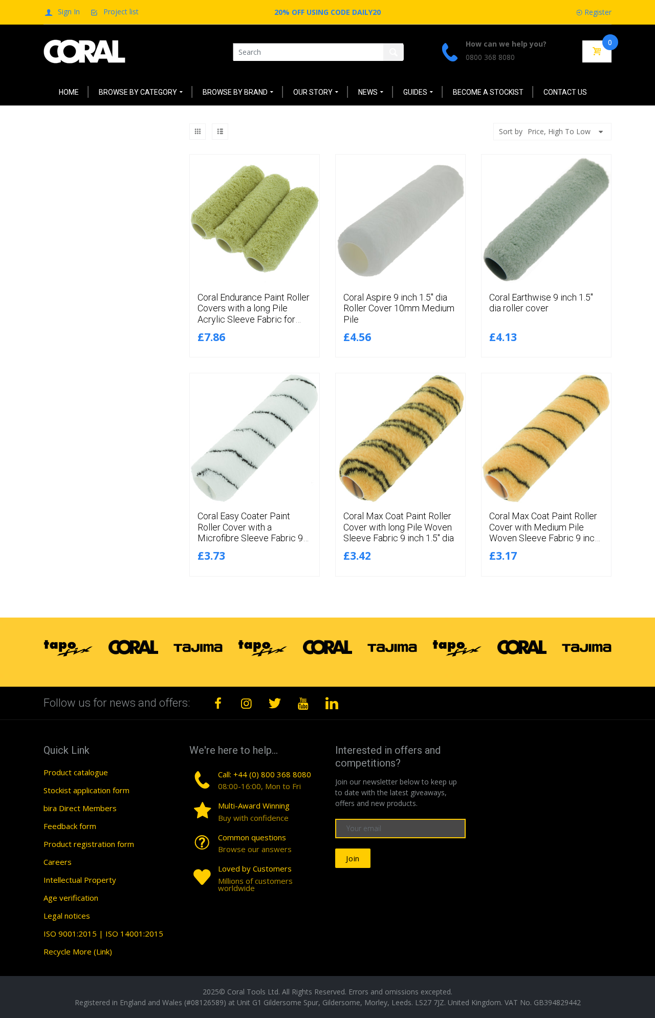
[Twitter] (275, 703)
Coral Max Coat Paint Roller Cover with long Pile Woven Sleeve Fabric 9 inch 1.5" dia (398, 527)
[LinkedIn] (331, 703)
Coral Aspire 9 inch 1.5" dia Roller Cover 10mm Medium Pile (398, 308)
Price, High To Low (559, 131)
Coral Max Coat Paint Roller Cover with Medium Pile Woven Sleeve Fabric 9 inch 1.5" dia (544, 533)
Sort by (510, 131)
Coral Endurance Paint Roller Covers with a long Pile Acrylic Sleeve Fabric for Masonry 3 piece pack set (254, 314)
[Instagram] (246, 703)
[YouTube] (303, 703)
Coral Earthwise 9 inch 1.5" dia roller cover (541, 303)
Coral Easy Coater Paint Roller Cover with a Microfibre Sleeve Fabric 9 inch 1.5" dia (250, 533)
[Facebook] (218, 703)
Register (598, 12)
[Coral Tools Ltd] (84, 51)
